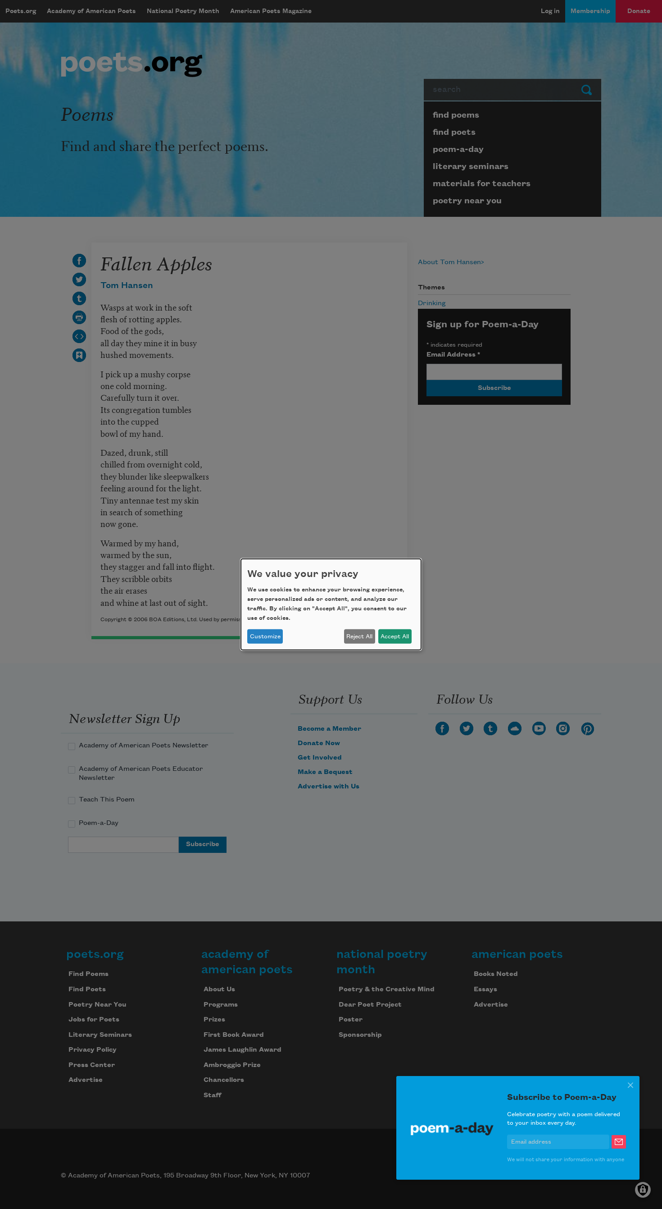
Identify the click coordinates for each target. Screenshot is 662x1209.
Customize (265, 636)
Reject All (359, 636)
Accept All (395, 636)
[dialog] (331, 604)
